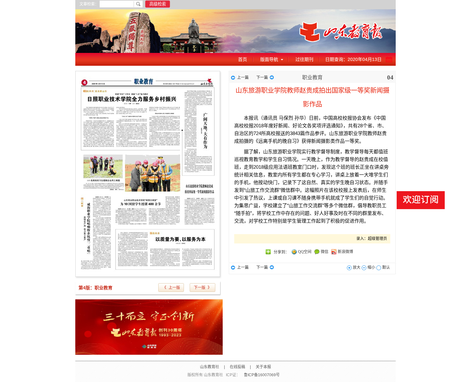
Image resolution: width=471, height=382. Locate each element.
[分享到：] (268, 251)
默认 (385, 267)
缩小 (371, 267)
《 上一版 (171, 287)
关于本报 (263, 367)
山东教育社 (209, 367)
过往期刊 (304, 59)
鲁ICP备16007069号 (262, 375)
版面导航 (269, 59)
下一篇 (262, 77)
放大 (356, 267)
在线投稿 (237, 367)
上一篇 (243, 77)
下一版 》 (202, 287)
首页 (242, 59)
